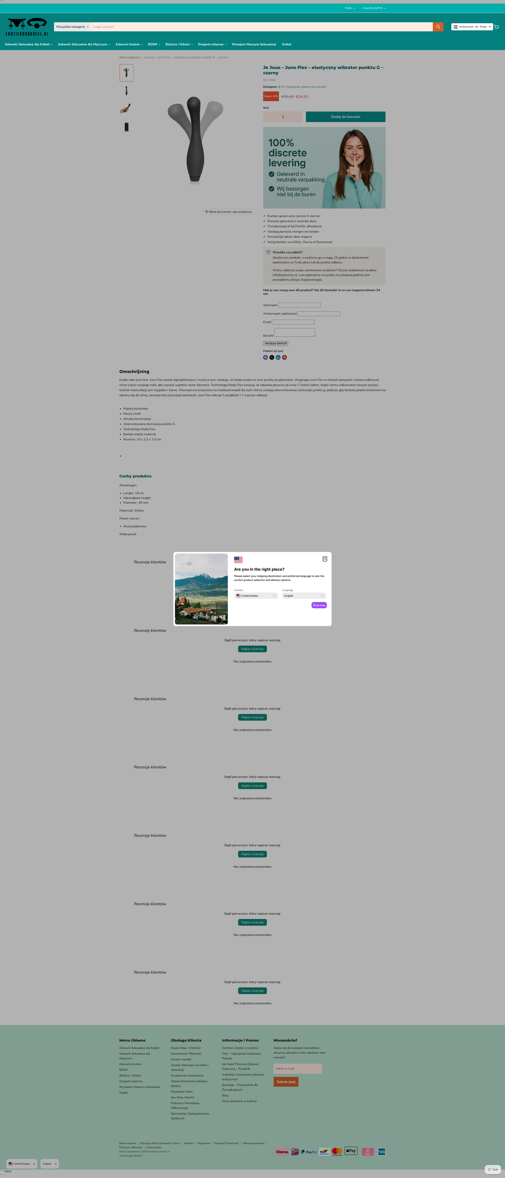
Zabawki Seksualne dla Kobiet (27, 44)
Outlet (286, 44)
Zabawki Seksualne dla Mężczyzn (83, 44)
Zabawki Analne (128, 44)
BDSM (153, 44)
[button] (325, 559)
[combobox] (247, 596)
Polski (348, 8)
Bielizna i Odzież (178, 44)
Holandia (372, 8)
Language (287, 590)
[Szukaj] (438, 26)
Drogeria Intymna (211, 44)
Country (238, 590)
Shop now (319, 605)
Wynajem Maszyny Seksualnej (254, 44)
